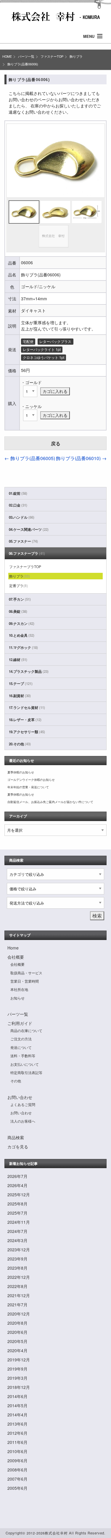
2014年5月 (17, 1405)
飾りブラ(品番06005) (29, 458)
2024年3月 (17, 1240)
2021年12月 (18, 1295)
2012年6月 (17, 1433)
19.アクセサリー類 (27, 731)
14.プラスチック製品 (29, 671)
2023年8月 (17, 1268)
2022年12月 (18, 1277)
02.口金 (18, 505)
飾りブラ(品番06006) (22, 64)
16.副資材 (20, 695)
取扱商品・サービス (26, 972)
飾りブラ (76, 56)
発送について (21, 1047)
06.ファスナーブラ (27, 553)
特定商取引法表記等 (26, 1072)
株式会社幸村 (56, 1533)
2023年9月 (17, 1259)
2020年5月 (17, 1341)
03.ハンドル (21, 517)
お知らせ (17, 997)
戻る (55, 443)
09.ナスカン (21, 623)
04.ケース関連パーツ (29, 529)
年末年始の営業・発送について (28, 787)
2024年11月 (18, 1222)
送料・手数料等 (22, 1055)
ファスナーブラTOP (25, 566)
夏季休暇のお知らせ (20, 772)
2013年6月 (17, 1424)
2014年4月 (17, 1415)
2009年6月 (17, 1460)
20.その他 (20, 744)
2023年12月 (18, 1249)
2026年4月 (17, 1185)
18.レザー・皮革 (25, 719)
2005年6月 (17, 1488)
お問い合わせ (19, 1097)
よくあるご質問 (22, 1104)
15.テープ (21, 683)
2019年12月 (18, 1360)
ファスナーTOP (52, 56)
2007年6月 (17, 1479)
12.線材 (18, 659)
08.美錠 (18, 611)
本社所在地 (19, 989)
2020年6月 (17, 1332)
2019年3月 (17, 1378)
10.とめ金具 (21, 635)
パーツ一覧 (26, 56)
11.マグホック (23, 647)
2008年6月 (17, 1470)
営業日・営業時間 (24, 981)
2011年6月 (17, 1442)
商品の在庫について (26, 1030)
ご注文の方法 (21, 1038)
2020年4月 (17, 1350)
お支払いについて (24, 1064)
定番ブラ (18, 585)
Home (13, 948)
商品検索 (15, 1137)
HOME (7, 56)
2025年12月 (18, 1194)
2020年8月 (17, 1323)
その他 (15, 1080)
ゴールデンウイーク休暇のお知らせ (31, 780)
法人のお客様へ (22, 1120)
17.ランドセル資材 (27, 707)
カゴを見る (17, 1147)
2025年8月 (17, 1204)
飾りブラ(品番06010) (81, 458)
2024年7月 (17, 1231)
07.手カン (20, 599)
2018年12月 (18, 1387)
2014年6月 (17, 1396)
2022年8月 (17, 1286)
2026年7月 (17, 1176)
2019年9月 (17, 1369)
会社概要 (15, 957)
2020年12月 (18, 1314)
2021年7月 (17, 1305)
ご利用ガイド (19, 1023)
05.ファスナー (23, 541)
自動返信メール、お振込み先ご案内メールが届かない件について (50, 802)
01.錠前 (18, 493)
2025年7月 (17, 1213)
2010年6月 (17, 1451)
